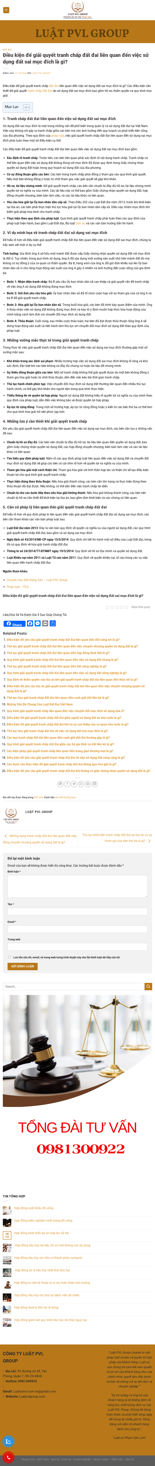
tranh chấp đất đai (39, 91)
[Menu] (6, 10)
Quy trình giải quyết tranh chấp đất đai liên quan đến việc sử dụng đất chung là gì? (62, 660)
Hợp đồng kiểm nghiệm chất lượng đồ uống (43, 1220)
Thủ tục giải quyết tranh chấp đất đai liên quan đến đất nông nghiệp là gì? (57, 666)
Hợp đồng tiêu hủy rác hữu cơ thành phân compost (48, 1258)
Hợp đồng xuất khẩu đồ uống (33, 1208)
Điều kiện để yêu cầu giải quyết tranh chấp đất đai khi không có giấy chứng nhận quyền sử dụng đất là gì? (78, 771)
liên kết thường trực (65, 797)
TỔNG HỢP (117, 1459)
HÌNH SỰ (66, 1459)
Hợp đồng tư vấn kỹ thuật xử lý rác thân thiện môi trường (52, 1283)
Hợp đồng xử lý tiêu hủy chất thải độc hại (42, 1270)
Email (12, 922)
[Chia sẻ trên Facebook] (67, 784)
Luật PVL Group (41, 73)
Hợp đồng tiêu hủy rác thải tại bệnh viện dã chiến (46, 1295)
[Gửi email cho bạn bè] (81, 784)
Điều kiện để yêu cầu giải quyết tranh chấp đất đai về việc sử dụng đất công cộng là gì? (66, 757)
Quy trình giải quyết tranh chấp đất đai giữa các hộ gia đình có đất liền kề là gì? (60, 744)
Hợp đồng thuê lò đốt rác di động (36, 1307)
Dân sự (80, 223)
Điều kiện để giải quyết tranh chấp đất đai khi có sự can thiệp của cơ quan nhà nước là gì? (68, 724)
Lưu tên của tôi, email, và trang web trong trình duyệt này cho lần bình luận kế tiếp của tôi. (66, 957)
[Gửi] (148, 986)
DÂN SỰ (55, 1459)
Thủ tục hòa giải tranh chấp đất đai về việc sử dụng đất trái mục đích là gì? (57, 731)
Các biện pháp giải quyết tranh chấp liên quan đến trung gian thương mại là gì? (60, 751)
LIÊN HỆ (129, 1459)
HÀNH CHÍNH (101, 1459)
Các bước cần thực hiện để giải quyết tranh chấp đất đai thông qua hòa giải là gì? (61, 764)
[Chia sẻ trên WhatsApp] (60, 784)
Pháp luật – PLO (18, 587)
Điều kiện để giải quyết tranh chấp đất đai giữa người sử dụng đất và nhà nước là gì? (64, 718)
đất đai (54, 86)
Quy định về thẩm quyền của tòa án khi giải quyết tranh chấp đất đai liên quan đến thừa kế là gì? (72, 679)
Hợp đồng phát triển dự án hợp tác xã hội (41, 1233)
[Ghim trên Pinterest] (88, 784)
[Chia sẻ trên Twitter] (74, 784)
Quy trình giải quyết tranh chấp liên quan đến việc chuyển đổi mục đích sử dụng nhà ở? (65, 711)
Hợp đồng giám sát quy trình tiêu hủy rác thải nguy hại (50, 1320)
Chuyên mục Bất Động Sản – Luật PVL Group (37, 580)
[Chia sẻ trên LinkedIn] (94, 784)
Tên (11, 904)
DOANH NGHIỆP (82, 1459)
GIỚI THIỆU (43, 1459)
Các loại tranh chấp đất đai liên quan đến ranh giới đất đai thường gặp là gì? (58, 737)
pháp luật (57, 135)
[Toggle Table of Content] (24, 107)
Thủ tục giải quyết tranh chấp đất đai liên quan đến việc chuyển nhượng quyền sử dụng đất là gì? (72, 646)
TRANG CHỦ (28, 1459)
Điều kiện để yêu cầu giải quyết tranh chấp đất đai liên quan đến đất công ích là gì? (63, 640)
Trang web (14, 939)
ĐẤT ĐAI (7, 50)
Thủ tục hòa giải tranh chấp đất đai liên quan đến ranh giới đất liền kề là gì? (58, 698)
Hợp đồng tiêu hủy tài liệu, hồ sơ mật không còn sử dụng (52, 1245)
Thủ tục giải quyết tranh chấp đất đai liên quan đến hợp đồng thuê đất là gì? (58, 653)
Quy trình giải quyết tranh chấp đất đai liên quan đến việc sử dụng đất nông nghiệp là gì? (67, 673)
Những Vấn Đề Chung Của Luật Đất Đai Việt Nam (40, 704)
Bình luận (14, 871)
